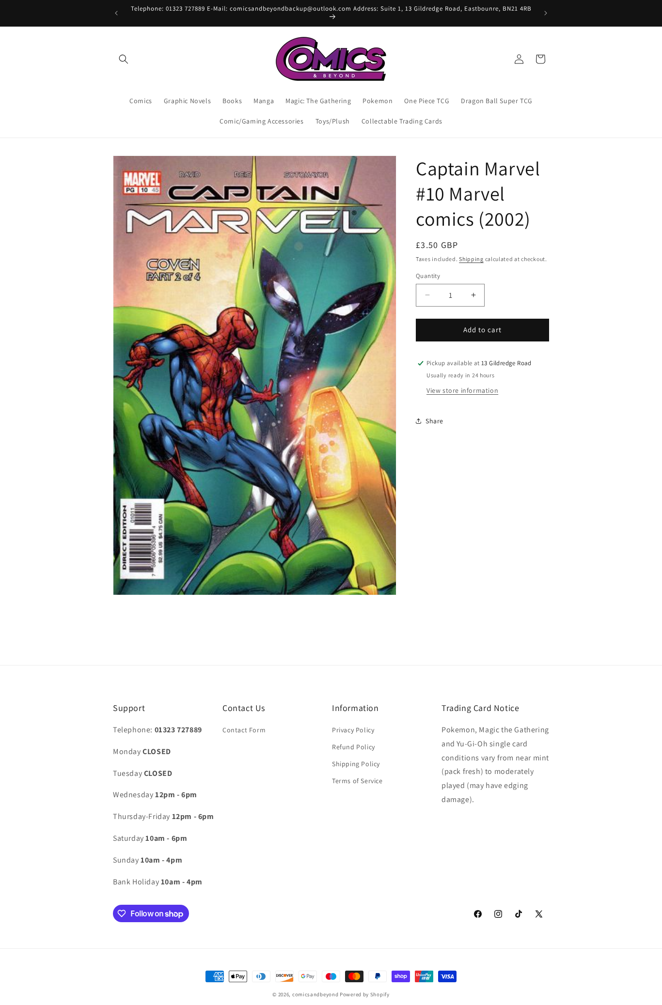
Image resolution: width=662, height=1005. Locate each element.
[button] (123, 59)
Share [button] (434, 421)
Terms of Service (357, 781)
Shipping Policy (356, 764)
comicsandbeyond (315, 994)
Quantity (428, 276)
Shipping (471, 259)
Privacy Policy (353, 730)
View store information (462, 390)
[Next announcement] (545, 13)
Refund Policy (353, 747)
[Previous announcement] (116, 13)
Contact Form (244, 730)
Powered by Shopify (365, 994)
